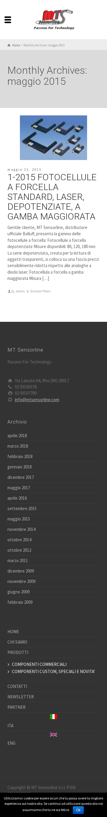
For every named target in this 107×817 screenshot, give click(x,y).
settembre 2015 (22, 508)
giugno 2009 (18, 592)
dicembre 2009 (20, 571)
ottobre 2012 (19, 550)
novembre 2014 (21, 529)
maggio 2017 (18, 487)
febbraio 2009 (19, 602)
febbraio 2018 (19, 456)
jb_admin (18, 291)
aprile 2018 (17, 435)
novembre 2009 (21, 581)
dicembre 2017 (20, 477)
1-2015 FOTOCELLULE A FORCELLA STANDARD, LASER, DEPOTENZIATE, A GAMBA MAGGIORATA (52, 197)
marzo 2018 (17, 446)
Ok (78, 810)
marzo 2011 (17, 560)
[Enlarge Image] (53, 137)
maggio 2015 (18, 519)
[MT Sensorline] (53, 19)
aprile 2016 (17, 498)
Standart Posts (40, 291)
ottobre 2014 (19, 539)
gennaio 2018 (19, 467)
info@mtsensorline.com (37, 399)
